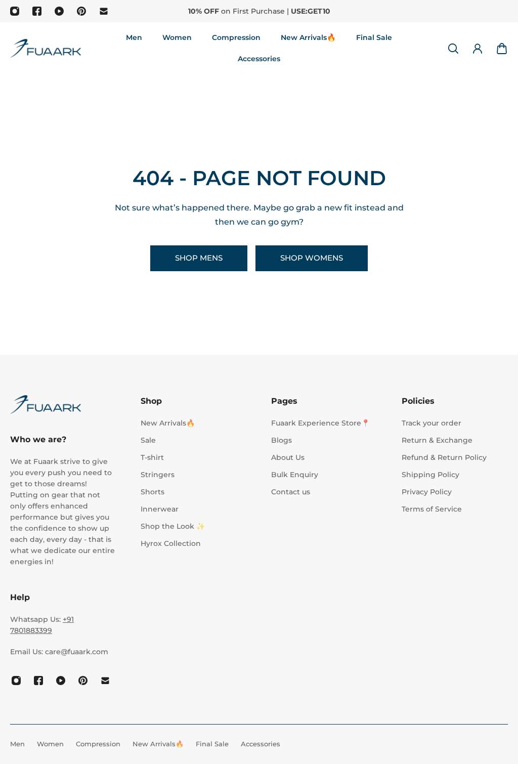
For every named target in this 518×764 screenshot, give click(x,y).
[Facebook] (37, 11)
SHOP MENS (199, 258)
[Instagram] (15, 11)
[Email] (104, 11)
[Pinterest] (81, 11)
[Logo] (45, 48)
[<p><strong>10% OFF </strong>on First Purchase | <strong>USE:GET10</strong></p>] (259, 11)
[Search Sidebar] (453, 48)
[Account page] (477, 48)
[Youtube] (59, 11)
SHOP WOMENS (311, 258)
